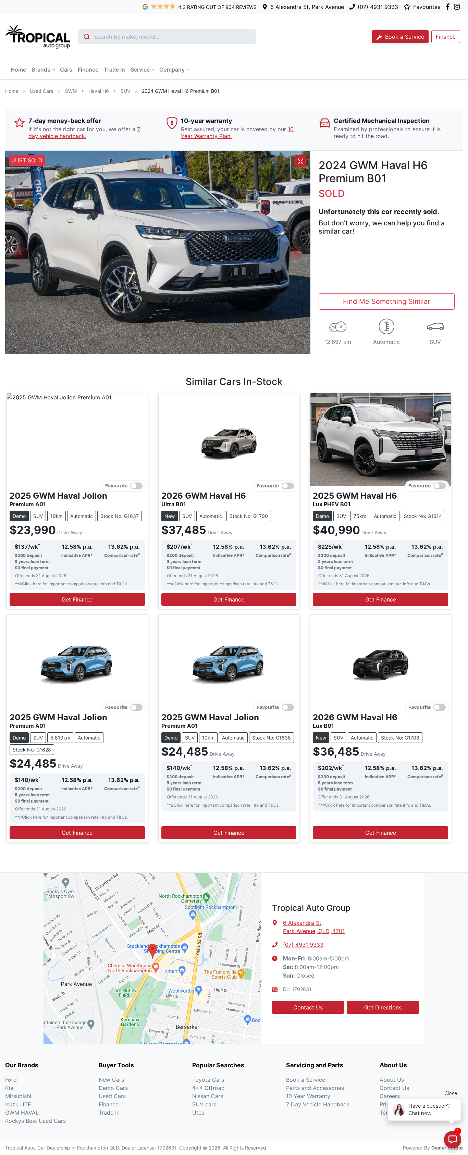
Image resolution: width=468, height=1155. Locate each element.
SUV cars (204, 1104)
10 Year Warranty (308, 1096)
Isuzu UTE (18, 1104)
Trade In (114, 69)
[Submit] (86, 36)
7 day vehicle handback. (84, 132)
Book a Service (403, 36)
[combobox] (167, 36)
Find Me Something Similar (386, 301)
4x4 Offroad (208, 1087)
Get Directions (383, 1007)
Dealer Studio (447, 1148)
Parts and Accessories (315, 1087)
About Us (392, 1079)
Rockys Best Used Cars (35, 1120)
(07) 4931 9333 (378, 6)
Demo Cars (113, 1087)
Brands (41, 69)
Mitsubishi (18, 1096)
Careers (390, 1096)
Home (18, 69)
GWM (71, 91)
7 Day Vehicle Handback (317, 1104)
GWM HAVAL (22, 1112)
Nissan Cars (207, 1096)
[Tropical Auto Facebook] (449, 6)
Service (140, 69)
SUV (125, 91)
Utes (198, 1112)
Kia (9, 1087)
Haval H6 (98, 91)
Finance (88, 69)
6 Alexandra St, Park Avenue (307, 6)
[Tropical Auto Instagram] (458, 6)
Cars (66, 69)
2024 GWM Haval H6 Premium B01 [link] (181, 91)
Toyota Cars (208, 1079)
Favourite (116, 486)
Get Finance (77, 599)
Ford (11, 1079)
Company (172, 69)
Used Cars (41, 91)
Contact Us (308, 1007)
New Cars (111, 1079)
